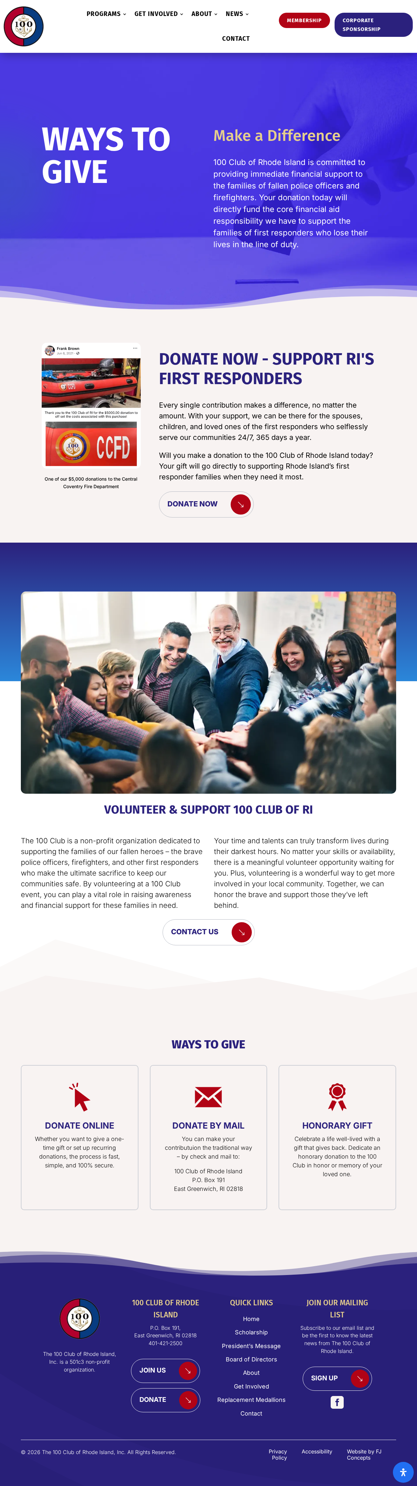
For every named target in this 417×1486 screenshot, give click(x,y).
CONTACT (236, 38)
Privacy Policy (278, 1454)
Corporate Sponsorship (362, 24)
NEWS (234, 14)
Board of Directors (251, 1359)
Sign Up (324, 1378)
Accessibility (317, 1451)
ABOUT (202, 14)
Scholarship (251, 1332)
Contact (251, 1413)
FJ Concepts (364, 1454)
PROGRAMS (104, 14)
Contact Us (195, 931)
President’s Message (251, 1346)
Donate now (192, 504)
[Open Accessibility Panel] (403, 1472)
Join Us (152, 1370)
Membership (304, 20)
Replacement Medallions (251, 1399)
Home (251, 1318)
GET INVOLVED (156, 14)
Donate (152, 1399)
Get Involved (251, 1386)
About (251, 1372)
